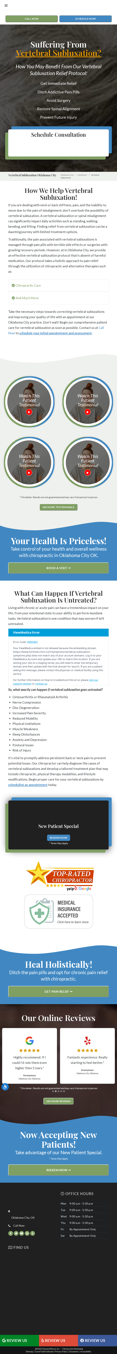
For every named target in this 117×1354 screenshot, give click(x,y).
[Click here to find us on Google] (27, 1233)
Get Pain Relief (57, 991)
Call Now (31, 18)
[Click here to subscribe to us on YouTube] (21, 1233)
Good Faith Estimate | (44, 1352)
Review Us (16, 1340)
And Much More (27, 298)
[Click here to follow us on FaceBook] (10, 1233)
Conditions (82, 175)
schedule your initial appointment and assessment (55, 333)
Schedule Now (85, 18)
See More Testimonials (58, 507)
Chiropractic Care (28, 285)
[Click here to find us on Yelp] (32, 1233)
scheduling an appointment (28, 785)
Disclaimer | (74, 1352)
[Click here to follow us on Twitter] (16, 1233)
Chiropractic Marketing (72, 1349)
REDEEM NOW (58, 837)
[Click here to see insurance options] (58, 911)
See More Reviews (58, 1101)
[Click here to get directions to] (58, 1290)
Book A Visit (57, 568)
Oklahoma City (67, 175)
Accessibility (85, 1352)
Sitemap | (30, 1352)
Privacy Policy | (62, 1352)
